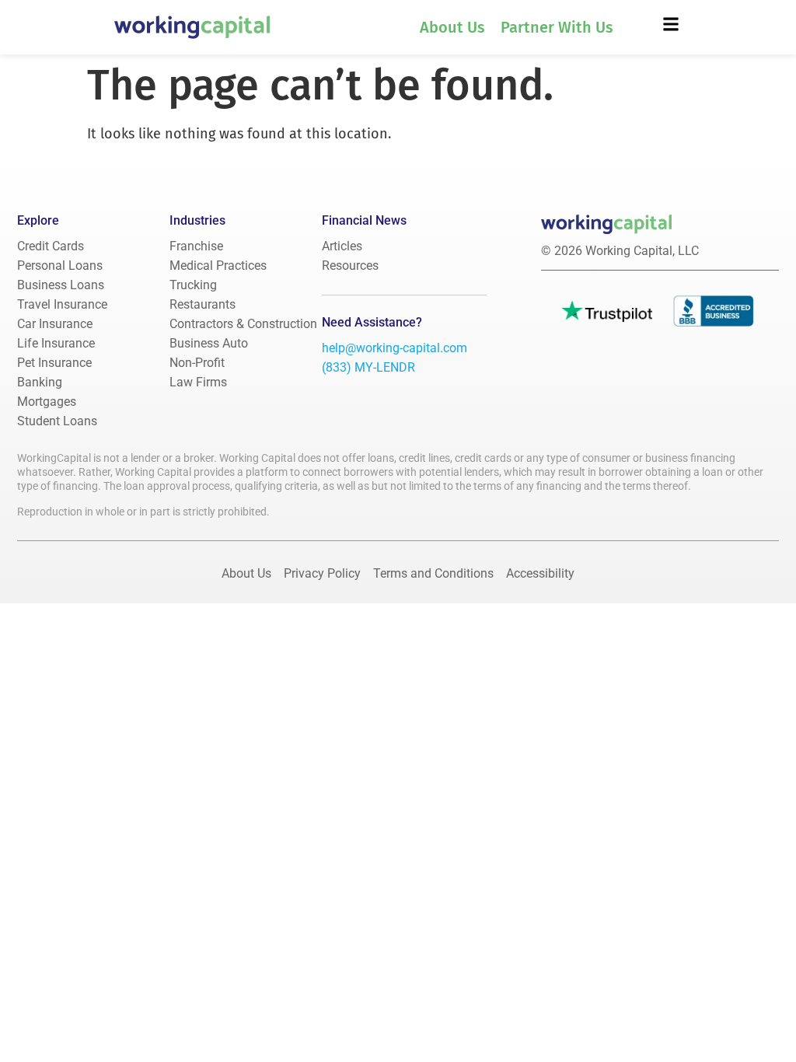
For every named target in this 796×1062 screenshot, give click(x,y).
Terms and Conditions (433, 573)
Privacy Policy (322, 573)
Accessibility (540, 573)
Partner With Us (557, 27)
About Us (452, 27)
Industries (197, 220)
